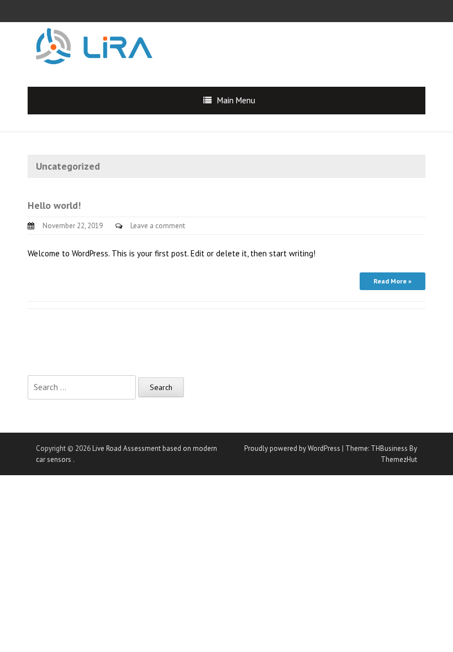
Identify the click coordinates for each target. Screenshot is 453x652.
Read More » (392, 281)
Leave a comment (157, 225)
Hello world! (54, 205)
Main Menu (236, 100)
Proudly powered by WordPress (292, 448)
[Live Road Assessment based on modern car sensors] (94, 45)
